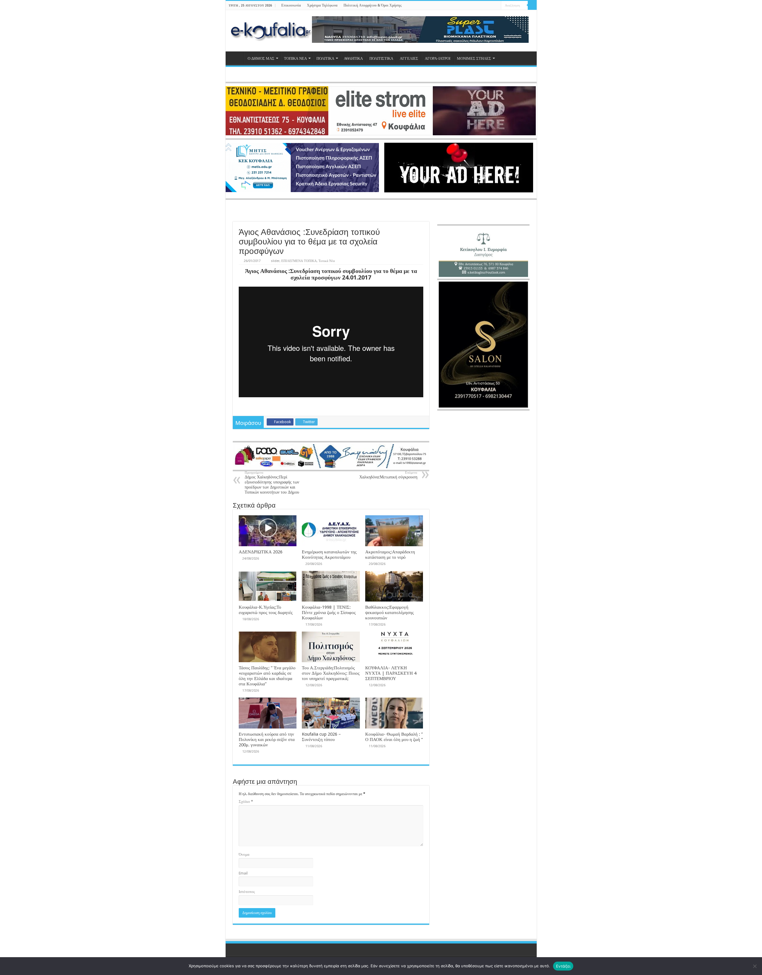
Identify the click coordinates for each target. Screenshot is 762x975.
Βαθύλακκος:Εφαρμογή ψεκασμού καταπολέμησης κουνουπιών (389, 613)
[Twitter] (485, 5)
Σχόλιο (246, 801)
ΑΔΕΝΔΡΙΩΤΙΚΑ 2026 (260, 552)
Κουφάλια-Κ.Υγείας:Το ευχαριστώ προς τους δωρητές (266, 610)
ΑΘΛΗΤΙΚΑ (353, 58)
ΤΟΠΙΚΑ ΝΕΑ (295, 58)
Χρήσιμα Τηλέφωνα (322, 5)
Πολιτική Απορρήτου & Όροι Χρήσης (372, 5)
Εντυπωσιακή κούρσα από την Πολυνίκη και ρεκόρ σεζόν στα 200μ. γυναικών (267, 739)
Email (243, 873)
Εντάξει (563, 966)
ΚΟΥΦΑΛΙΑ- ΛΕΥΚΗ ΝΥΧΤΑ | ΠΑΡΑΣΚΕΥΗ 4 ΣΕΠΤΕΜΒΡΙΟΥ (390, 673)
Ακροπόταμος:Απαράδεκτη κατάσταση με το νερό (390, 554)
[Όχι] (755, 966)
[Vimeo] (496, 5)
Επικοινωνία (291, 5)
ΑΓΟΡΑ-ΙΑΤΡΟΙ (437, 58)
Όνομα (244, 854)
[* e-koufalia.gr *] (271, 30)
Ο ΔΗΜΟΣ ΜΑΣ (261, 58)
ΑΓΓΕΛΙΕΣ (409, 58)
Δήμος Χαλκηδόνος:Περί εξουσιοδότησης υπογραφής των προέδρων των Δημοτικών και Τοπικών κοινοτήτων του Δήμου (272, 482)
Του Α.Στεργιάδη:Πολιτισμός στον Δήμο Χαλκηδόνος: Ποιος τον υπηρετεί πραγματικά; (331, 673)
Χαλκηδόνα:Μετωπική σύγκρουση (388, 475)
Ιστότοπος (247, 891)
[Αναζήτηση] (532, 5)
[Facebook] (479, 5)
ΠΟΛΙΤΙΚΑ (325, 58)
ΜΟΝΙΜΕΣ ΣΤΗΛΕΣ (474, 58)
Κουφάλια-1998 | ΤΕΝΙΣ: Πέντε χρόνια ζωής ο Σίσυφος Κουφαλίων (329, 613)
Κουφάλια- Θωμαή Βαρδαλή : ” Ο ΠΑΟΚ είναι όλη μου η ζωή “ (394, 736)
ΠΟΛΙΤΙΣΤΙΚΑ (381, 58)
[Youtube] (491, 5)
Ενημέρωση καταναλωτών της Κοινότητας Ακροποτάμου (329, 554)
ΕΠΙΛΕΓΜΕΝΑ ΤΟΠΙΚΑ (299, 261)
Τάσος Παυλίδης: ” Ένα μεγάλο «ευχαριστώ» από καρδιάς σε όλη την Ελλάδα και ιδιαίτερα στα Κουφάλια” (267, 676)
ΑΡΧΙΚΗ (236, 57)
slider (275, 261)
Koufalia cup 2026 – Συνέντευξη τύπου (321, 736)
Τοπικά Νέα (326, 261)
